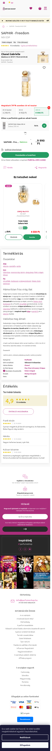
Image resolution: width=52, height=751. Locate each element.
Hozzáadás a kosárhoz (25, 155)
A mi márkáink (25, 615)
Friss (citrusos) (33, 368)
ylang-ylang (29, 272)
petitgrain (6, 283)
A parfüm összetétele (25, 625)
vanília (18, 266)
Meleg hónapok (30, 374)
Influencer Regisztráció (25, 648)
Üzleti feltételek (25, 638)
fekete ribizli (36, 281)
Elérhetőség (25, 622)
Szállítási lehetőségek (13, 149)
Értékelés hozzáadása (18, 411)
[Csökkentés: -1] (31, 139)
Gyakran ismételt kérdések (25, 632)
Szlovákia (25, 675)
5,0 (12, 3)
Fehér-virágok (30, 371)
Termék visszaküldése (25, 635)
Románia (25, 682)
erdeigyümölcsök (25, 281)
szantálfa (12, 266)
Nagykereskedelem (25, 651)
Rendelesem (25, 719)
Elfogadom (25, 745)
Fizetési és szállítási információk (25, 645)
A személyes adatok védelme (25, 655)
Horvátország (25, 685)
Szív (4, 270)
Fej (4, 278)
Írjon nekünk (25, 641)
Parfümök (28, 360)
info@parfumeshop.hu (27, 601)
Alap (4, 264)
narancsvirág (15, 272)
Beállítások (25, 737)
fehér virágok (38, 272)
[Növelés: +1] (36, 142)
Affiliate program (25, 658)
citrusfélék (6, 281)
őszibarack (15, 281)
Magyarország (25, 678)
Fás (26, 368)
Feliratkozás (25, 529)
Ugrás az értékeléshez (29, 45)
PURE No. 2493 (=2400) (36, 160)
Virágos (42, 368)
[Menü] (45, 8)
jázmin (22, 272)
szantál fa (35, 311)
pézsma (5, 266)
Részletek (13, 237)
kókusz (5, 275)
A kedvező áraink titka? (25, 618)
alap (28, 311)
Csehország (25, 672)
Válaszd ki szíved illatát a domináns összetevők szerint (25, 628)
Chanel (27, 365)
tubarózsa (6, 272)
